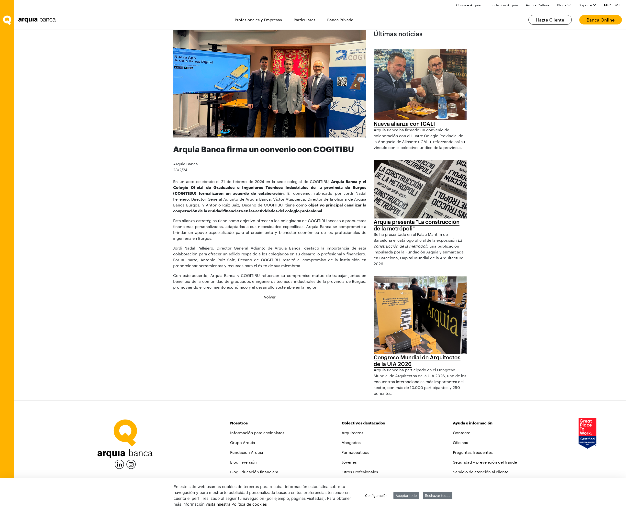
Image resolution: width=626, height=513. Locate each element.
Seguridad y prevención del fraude (485, 462)
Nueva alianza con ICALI (404, 123)
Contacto (461, 432)
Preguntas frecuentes (473, 452)
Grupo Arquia (242, 442)
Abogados (351, 442)
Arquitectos (352, 432)
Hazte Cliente (550, 20)
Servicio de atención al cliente (480, 471)
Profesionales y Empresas (258, 19)
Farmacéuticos (355, 452)
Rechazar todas (437, 495)
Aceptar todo (406, 495)
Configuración (376, 495)
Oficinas (460, 442)
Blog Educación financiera (254, 471)
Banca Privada (340, 19)
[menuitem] (468, 5)
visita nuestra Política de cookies (236, 504)
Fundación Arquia (246, 452)
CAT (617, 5)
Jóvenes (349, 462)
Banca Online (601, 20)
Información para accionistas (257, 432)
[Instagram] (131, 464)
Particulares (304, 19)
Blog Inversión (243, 462)
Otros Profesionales (360, 471)
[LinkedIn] (119, 463)
